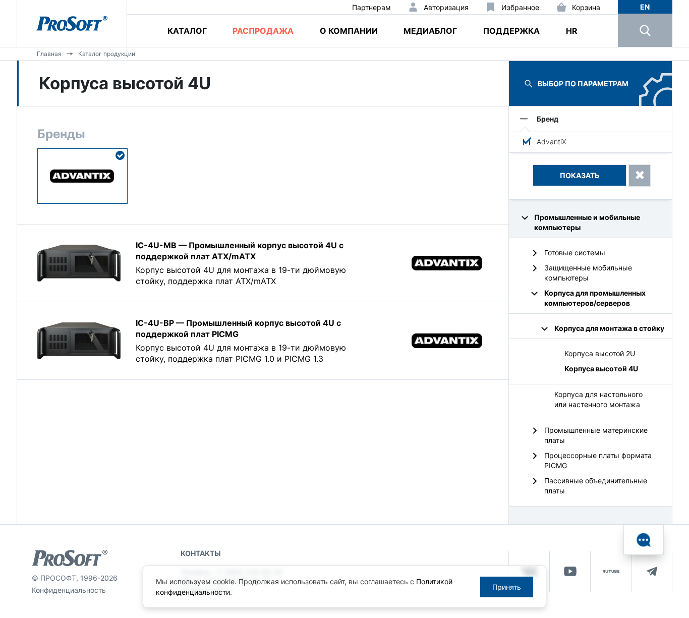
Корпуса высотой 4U (601, 368)
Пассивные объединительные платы (595, 485)
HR (572, 31)
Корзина (586, 7)
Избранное (520, 7)
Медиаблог (430, 31)
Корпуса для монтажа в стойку (609, 328)
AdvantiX (551, 141)
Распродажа (263, 31)
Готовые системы (574, 252)
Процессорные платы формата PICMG (598, 460)
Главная (49, 54)
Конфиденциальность (69, 590)
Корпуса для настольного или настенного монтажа (598, 399)
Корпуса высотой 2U (599, 353)
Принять (506, 587)
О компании (349, 31)
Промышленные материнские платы (596, 435)
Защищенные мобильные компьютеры (588, 272)
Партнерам (371, 7)
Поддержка (511, 31)
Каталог (187, 31)
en (645, 7)
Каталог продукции (106, 54)
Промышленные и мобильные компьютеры (587, 222)
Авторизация (446, 7)
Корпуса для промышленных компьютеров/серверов (595, 298)
